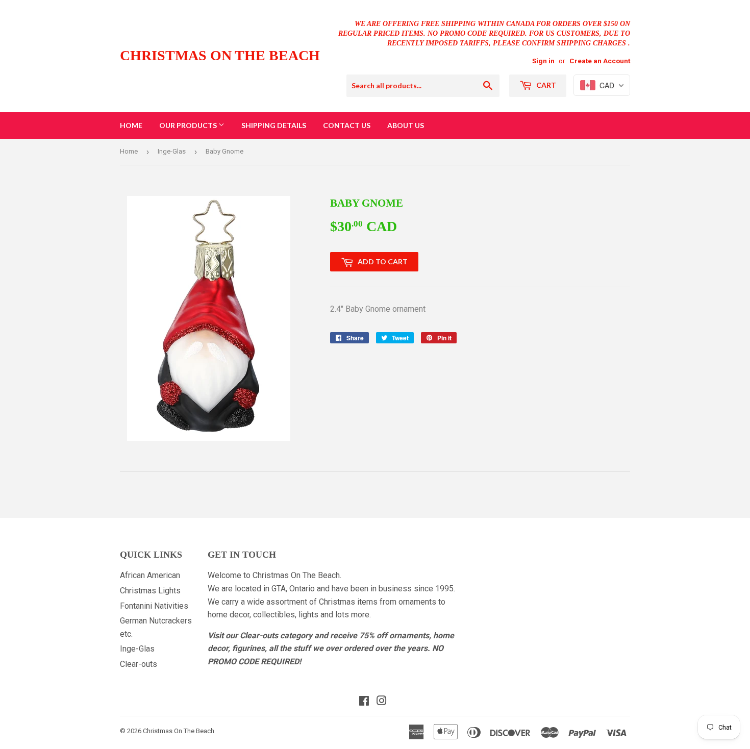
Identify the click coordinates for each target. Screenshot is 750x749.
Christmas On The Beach (220, 55)
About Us (405, 125)
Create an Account (599, 61)
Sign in (543, 61)
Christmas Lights (150, 590)
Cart (545, 85)
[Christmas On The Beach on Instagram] (382, 702)
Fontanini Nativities (154, 606)
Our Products (188, 125)
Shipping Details (273, 125)
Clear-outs (138, 664)
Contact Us (346, 125)
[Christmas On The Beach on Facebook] (364, 702)
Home (131, 125)
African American (150, 575)
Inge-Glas (172, 151)
